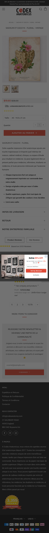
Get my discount (36, 271)
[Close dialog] (46, 256)
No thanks (36, 275)
